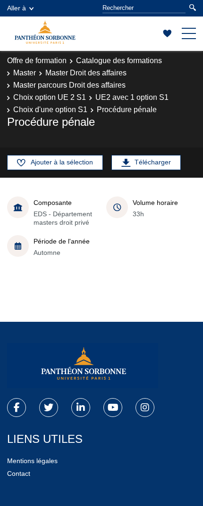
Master (24, 73)
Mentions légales (32, 461)
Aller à (16, 8)
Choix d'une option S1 (50, 110)
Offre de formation (37, 61)
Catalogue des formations (119, 61)
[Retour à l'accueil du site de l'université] (82, 365)
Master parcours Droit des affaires (69, 85)
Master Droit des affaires (86, 73)
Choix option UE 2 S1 (49, 97)
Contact (18, 473)
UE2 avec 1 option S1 (132, 97)
